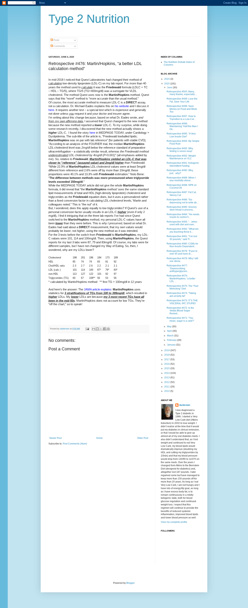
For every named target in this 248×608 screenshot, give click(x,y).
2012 (167, 382)
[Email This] (94, 329)
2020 (167, 83)
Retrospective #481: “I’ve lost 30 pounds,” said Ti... (182, 237)
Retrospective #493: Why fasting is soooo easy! (180, 149)
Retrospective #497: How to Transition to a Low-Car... (181, 117)
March (170, 335)
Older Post (142, 438)
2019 (167, 350)
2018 (167, 354)
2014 (167, 373)
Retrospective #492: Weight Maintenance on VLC (181, 157)
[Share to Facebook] (105, 329)
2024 (167, 79)
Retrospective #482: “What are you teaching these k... (183, 230)
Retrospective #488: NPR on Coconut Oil (182, 186)
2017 (167, 359)
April (169, 331)
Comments (59, 46)
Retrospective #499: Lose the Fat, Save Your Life (182, 100)
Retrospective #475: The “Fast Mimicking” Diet (182, 287)
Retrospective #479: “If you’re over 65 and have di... (182, 252)
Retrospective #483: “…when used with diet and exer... (182, 223)
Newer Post (55, 438)
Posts (56, 40)
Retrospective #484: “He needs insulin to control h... (183, 215)
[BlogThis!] (97, 329)
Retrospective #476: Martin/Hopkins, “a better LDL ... (181, 278)
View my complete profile (174, 522)
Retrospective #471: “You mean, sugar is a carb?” (180, 319)
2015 (167, 368)
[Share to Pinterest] (108, 329)
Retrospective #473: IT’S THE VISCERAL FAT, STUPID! (182, 302)
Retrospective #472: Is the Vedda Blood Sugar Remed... (180, 311)
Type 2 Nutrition (89, 18)
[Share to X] (101, 329)
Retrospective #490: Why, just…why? (180, 171)
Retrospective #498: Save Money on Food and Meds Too (182, 109)
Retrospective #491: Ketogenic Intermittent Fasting (183, 164)
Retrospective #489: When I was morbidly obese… (181, 179)
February (172, 340)
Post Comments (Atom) (75, 443)
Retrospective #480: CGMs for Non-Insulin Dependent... (182, 245)
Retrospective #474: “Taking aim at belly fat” (181, 294)
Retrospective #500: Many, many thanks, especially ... (182, 93)
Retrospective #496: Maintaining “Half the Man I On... (182, 126)
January (171, 344)
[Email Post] (87, 328)
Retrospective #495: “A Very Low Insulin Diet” (181, 135)
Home (99, 438)
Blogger (130, 583)
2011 (167, 386)
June (170, 87)
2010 (167, 391)
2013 (167, 377)
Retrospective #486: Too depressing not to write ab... (182, 201)
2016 (167, 364)
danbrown (184, 405)
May (169, 326)
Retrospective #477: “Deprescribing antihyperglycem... (178, 268)
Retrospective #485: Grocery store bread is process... (182, 208)
